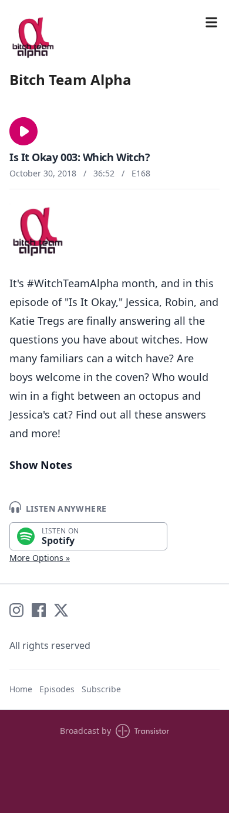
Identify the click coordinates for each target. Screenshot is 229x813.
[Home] (32, 37)
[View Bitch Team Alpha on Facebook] (39, 610)
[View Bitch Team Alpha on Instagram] (16, 610)
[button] (23, 131)
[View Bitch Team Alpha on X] (61, 610)
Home (20, 689)
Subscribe (101, 689)
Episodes (57, 689)
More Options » (39, 557)
